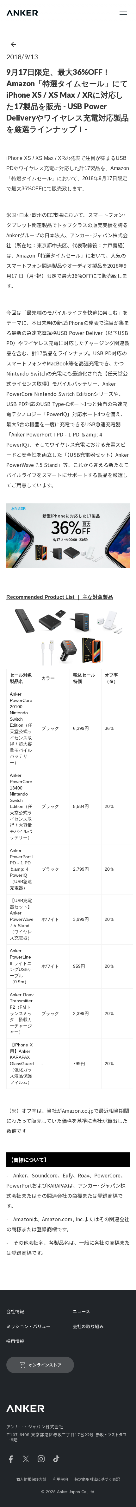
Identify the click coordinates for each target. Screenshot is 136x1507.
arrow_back (13, 44)
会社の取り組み (88, 1326)
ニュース (81, 1311)
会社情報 (15, 1311)
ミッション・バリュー (28, 1326)
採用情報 (15, 1341)
